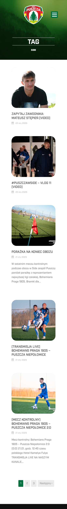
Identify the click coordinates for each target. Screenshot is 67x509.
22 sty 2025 (21, 123)
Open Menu (54, 14)
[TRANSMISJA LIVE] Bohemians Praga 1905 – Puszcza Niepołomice (31, 351)
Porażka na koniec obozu (32, 252)
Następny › (46, 483)
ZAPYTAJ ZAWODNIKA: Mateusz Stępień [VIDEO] (31, 116)
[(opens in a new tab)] (33, 156)
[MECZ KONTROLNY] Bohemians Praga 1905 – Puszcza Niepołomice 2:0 (31, 424)
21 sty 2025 (21, 257)
